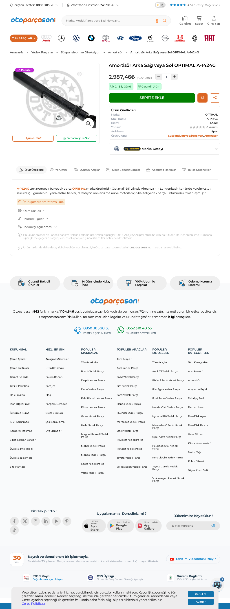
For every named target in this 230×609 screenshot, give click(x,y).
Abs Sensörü (195, 371)
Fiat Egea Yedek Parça (166, 389)
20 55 (47, 5)
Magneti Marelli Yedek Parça (95, 435)
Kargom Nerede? (56, 403)
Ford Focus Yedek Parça (167, 398)
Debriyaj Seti (196, 398)
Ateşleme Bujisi (197, 389)
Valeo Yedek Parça (92, 472)
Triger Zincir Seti (198, 470)
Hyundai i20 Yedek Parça (167, 416)
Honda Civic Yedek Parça (167, 407)
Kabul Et (200, 594)
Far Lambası (195, 407)
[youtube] (56, 521)
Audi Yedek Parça (127, 368)
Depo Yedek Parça (92, 389)
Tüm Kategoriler (198, 362)
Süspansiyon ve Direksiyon (80, 52)
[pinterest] (66, 521)
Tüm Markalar (89, 362)
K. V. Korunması (19, 421)
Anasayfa (17, 52)
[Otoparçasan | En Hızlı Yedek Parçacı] (33, 20)
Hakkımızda (17, 395)
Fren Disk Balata (198, 425)
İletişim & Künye (19, 412)
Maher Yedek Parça (93, 445)
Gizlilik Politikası (19, 386)
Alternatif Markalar (164, 169)
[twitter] (24, 521)
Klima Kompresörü (199, 443)
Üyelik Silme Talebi (21, 448)
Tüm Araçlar (124, 359)
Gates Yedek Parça (92, 416)
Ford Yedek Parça (128, 395)
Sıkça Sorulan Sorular (126, 169)
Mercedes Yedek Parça (131, 421)
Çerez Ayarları (18, 359)
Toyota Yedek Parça (129, 457)
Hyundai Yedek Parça (130, 412)
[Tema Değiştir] (160, 5)
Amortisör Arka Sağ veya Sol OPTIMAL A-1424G (164, 52)
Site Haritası (17, 466)
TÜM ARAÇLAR (22, 38)
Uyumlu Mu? (33, 138)
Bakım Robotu (54, 377)
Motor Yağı (194, 452)
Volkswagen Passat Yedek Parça (168, 479)
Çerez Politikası (33, 604)
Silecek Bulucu (54, 412)
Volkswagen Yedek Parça (132, 466)
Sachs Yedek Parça (92, 463)
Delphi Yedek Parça (93, 380)
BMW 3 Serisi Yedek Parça (168, 380)
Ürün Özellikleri (34, 169)
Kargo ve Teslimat (21, 430)
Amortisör (115, 52)
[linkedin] (45, 521)
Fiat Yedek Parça (127, 386)
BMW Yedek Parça (128, 377)
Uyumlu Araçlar (90, 169)
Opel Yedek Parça (128, 430)
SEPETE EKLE (151, 98)
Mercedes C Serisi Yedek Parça (167, 426)
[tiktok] (14, 530)
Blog (48, 395)
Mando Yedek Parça (93, 454)
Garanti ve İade (19, 377)
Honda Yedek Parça (129, 403)
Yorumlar (61, 169)
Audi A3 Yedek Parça (164, 371)
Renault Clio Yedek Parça (167, 457)
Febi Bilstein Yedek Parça (96, 398)
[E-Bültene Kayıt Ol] (213, 525)
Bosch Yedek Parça (92, 371)
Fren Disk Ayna (197, 416)
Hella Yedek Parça (92, 425)
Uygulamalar (54, 430)
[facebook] (14, 521)
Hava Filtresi (195, 434)
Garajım (50, 386)
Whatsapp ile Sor (78, 138)
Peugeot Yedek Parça (130, 439)
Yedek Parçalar (42, 52)
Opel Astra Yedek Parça (166, 436)
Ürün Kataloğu (55, 368)
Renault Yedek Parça (129, 448)
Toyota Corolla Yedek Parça (165, 468)
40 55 (108, 5)
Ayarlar (201, 601)
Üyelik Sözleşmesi (21, 457)
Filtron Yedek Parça (93, 407)
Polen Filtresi (196, 461)
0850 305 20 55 (138, 247)
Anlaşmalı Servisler (57, 359)
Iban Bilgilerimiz (20, 403)
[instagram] (35, 521)
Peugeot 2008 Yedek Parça (165, 447)
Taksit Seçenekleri (199, 169)
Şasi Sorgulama (55, 421)
